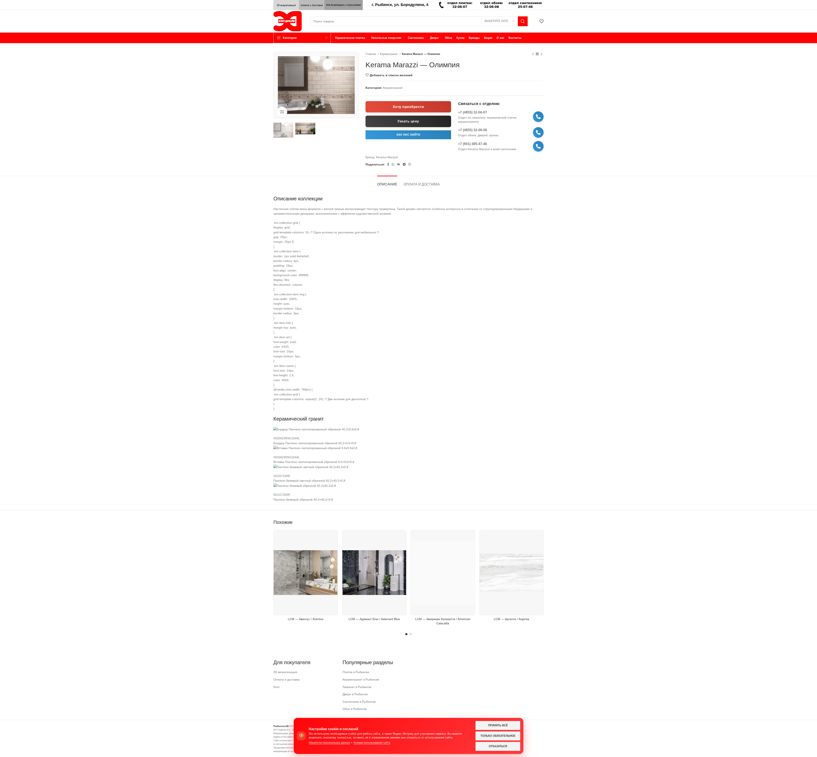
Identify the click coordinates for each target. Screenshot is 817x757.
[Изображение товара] (306, 573)
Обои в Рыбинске (355, 709)
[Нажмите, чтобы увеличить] (282, 112)
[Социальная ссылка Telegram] (404, 164)
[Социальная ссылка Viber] (410, 164)
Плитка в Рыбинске (356, 672)
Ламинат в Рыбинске (357, 687)
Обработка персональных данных (329, 742)
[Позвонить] (538, 116)
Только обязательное (498, 735)
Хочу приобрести (408, 107)
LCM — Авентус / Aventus (305, 619)
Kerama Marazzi (387, 157)
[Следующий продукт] (541, 54)
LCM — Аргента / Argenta (511, 619)
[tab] (387, 182)
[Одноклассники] (388, 164)
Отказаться (498, 746)
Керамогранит (389, 54)
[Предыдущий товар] (533, 54)
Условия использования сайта (371, 742)
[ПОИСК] (523, 21)
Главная (371, 54)
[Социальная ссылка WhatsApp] (393, 164)
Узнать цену (408, 121)
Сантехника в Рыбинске (359, 701)
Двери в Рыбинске (355, 694)
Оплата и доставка (286, 679)
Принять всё (498, 725)
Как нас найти (408, 134)
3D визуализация (285, 672)
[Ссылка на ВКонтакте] (398, 164)
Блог (276, 687)
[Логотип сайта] (287, 21)
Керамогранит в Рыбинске (361, 679)
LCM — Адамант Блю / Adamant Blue (374, 619)
